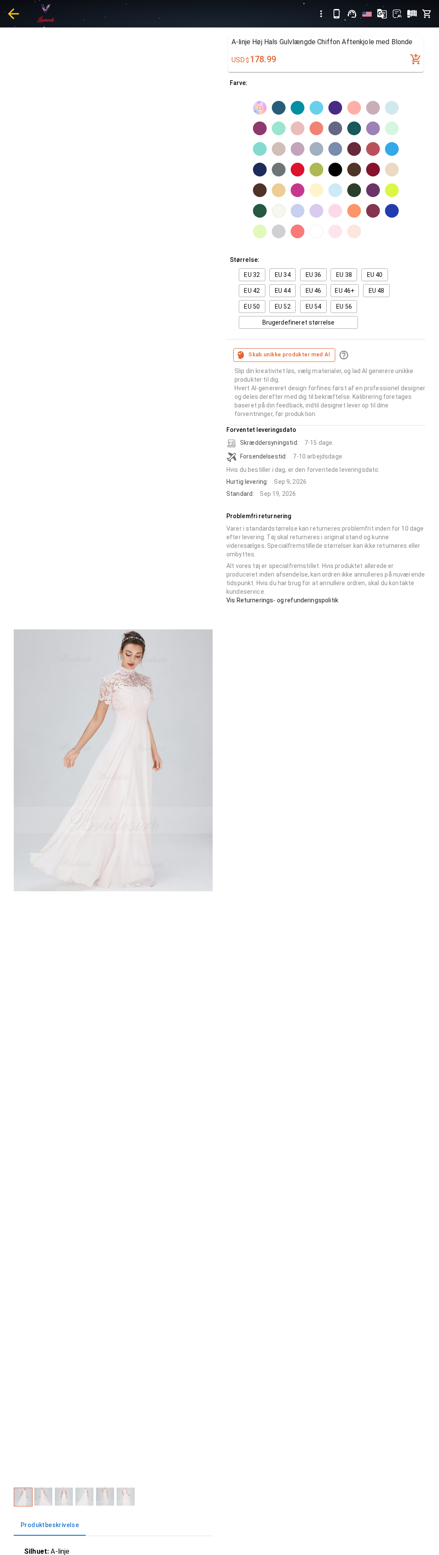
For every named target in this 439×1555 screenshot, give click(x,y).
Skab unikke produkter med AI (289, 354)
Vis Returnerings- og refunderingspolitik (282, 600)
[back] (13, 13)
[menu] (321, 13)
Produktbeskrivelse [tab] (50, 1525)
